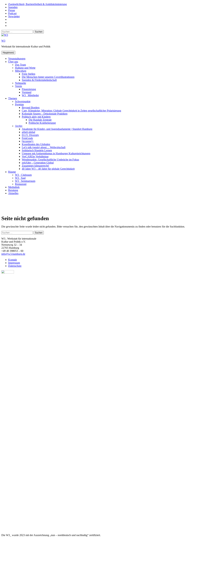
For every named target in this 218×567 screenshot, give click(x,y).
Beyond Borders (31, 107)
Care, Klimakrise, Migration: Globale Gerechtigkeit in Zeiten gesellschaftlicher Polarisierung (71, 110)
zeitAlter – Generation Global (38, 162)
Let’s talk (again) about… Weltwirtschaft (43, 147)
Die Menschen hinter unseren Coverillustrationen (48, 76)
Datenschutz (14, 265)
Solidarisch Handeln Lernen (37, 150)
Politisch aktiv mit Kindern (36, 116)
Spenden (13, 7)
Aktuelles (13, 193)
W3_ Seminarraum (25, 181)
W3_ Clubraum (23, 174)
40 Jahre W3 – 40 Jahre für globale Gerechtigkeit (48, 168)
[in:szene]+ (28, 141)
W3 (3, 40)
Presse (11, 10)
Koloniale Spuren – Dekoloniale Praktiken (44, 113)
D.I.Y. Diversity (30, 135)
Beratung (13, 190)
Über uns (13, 61)
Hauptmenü (8, 52)
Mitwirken (20, 70)
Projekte (19, 104)
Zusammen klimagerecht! (35, 165)
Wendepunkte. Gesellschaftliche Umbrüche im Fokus (50, 159)
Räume (12, 171)
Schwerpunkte (22, 101)
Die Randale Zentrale (40, 119)
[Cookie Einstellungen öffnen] (26, 564)
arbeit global (28, 132)
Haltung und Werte (25, 67)
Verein (18, 86)
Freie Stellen (28, 73)
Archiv (18, 125)
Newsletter (14, 16)
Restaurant (20, 184)
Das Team (20, 64)
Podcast (12, 13)
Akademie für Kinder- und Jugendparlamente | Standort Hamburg (57, 129)
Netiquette (20, 83)
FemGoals (27, 138)
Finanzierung (29, 89)
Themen (12, 98)
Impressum (14, 262)
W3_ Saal (20, 177)
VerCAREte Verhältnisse (35, 156)
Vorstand (26, 92)
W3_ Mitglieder (30, 95)
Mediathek (14, 187)
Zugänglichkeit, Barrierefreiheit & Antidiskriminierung (37, 4)
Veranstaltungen (16, 58)
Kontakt (12, 259)
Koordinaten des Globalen (36, 144)
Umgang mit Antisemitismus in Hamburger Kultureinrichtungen (56, 153)
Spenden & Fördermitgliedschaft (39, 80)
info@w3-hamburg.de (13, 253)
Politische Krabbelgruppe (42, 122)
